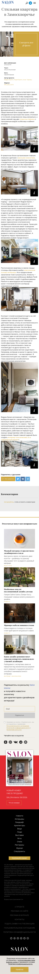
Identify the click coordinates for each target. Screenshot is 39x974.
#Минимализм (16, 676)
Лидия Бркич (18, 79)
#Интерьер (7, 676)
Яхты (19, 838)
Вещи (19, 829)
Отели (19, 842)
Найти (27, 3)
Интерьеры (19, 819)
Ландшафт (19, 822)
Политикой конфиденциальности (18, 728)
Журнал (19, 848)
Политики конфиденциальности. (20, 964)
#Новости (7, 601)
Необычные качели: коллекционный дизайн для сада (18, 590)
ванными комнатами (26, 158)
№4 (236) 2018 (9, 84)
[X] (18, 479)
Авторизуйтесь (9, 502)
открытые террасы (27, 119)
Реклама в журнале (19, 915)
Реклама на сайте (19, 911)
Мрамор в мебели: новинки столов (19, 625)
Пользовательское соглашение (19, 928)
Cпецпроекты (19, 851)
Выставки (19, 835)
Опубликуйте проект (19, 858)
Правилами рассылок (14, 730)
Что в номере (14, 803)
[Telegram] (27, 479)
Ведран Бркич (8, 79)
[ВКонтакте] (22, 479)
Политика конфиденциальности (19, 932)
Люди (19, 832)
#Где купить (8, 565)
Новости (19, 816)
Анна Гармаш (27, 79)
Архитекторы (19, 825)
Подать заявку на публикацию (19, 924)
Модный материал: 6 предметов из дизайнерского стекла (19, 552)
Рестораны (19, 845)
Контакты (19, 919)
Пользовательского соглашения (17, 726)
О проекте (19, 907)
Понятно (19, 970)
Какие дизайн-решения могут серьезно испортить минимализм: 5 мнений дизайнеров (19, 659)
